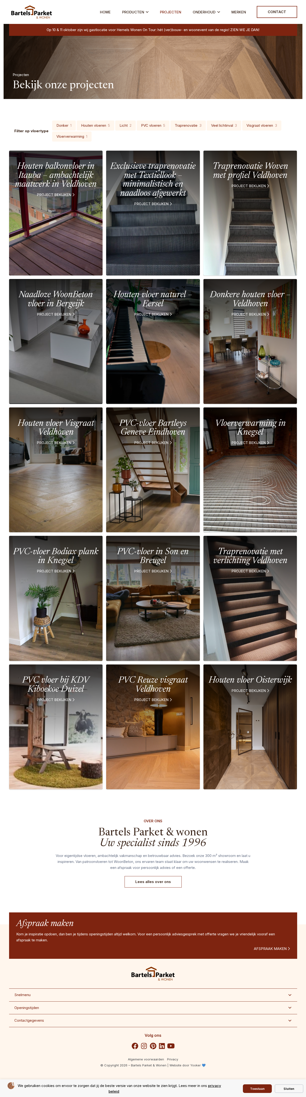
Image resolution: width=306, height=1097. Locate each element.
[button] (147, 12)
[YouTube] (170, 1046)
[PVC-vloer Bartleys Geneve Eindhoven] (153, 469)
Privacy (172, 1059)
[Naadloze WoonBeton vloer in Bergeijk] (56, 341)
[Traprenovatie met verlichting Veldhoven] (250, 598)
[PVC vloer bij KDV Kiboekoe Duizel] (56, 726)
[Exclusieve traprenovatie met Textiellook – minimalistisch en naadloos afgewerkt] (153, 213)
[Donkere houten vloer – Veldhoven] (250, 341)
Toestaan (257, 1089)
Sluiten (289, 1089)
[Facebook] (135, 1046)
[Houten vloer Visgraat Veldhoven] (56, 469)
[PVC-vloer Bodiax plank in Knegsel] (56, 598)
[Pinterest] (153, 1046)
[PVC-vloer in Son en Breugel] (153, 598)
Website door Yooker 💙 (187, 1065)
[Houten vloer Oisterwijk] (250, 726)
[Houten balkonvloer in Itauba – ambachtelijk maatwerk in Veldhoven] (56, 213)
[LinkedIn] (162, 1046)
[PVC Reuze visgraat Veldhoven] (153, 726)
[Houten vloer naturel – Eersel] (153, 341)
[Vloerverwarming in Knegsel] (250, 469)
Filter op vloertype (31, 131)
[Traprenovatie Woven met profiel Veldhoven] (250, 213)
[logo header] (31, 12)
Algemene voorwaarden (146, 1059)
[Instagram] (144, 1046)
